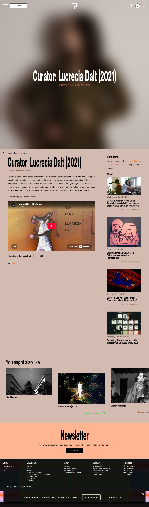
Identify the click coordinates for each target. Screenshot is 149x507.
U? (4, 470)
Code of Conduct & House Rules (39, 474)
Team (29, 470)
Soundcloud (131, 472)
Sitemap (5, 462)
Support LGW (98, 472)
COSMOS (6, 468)
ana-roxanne (26, 153)
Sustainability (32, 476)
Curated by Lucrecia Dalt (20, 256)
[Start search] (143, 6)
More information (115, 497)
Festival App (97, 474)
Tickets (18, 6)
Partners (30, 466)
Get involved (97, 462)
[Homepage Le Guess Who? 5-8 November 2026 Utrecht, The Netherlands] (74, 6)
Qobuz (129, 470)
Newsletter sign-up (100, 470)
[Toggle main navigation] (4, 6)
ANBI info (30, 480)
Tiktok (129, 474)
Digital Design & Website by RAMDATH (17, 487)
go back (14, 263)
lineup (16, 153)
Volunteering (98, 466)
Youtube (129, 468)
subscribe (74, 450)
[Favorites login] (137, 5)
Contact (66, 462)
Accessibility (31, 478)
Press (29, 468)
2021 (42, 256)
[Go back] (4, 153)
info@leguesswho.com (72, 472)
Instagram (130, 466)
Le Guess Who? (9, 466)
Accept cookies (91, 497)
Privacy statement (34, 472)
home (10, 153)
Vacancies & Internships (102, 468)
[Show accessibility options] (132, 6)
